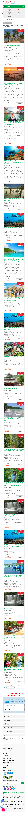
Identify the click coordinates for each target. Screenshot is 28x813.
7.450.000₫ (8, 400)
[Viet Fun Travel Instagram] (7, 788)
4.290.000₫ (8, 369)
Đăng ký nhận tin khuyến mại (10, 780)
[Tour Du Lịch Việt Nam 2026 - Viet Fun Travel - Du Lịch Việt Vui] (9, 2)
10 (9, 687)
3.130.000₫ (8, 240)
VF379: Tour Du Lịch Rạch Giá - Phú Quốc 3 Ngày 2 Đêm (13, 228)
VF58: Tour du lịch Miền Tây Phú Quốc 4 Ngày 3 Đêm (13, 357)
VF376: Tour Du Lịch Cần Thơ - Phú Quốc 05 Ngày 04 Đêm (13, 607)
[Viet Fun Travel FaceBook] (4, 788)
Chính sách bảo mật (7, 764)
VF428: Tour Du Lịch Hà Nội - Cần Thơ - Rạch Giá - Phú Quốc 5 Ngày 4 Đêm (13, 545)
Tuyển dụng (5, 753)
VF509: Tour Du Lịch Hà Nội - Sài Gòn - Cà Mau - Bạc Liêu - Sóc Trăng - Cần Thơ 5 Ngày (14, 669)
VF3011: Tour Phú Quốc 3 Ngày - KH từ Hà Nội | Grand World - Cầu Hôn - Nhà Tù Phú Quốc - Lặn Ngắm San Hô (14, 123)
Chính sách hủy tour (7, 766)
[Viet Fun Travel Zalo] (13, 788)
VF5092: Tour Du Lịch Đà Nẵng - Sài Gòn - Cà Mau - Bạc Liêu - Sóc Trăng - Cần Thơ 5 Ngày (14, 637)
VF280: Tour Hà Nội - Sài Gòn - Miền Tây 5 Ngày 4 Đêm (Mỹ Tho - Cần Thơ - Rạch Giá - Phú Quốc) (14, 450)
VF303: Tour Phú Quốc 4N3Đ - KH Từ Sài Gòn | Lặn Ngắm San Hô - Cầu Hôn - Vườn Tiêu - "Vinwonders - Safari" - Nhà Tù (14, 299)
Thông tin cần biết (7, 746)
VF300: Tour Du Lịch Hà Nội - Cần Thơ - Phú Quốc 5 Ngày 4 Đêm (13, 515)
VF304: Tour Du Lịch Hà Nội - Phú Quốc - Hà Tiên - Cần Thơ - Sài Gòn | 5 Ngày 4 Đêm (13, 576)
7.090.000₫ (8, 465)
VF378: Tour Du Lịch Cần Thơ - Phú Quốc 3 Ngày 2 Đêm (14, 199)
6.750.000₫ (8, 618)
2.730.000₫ (8, 104)
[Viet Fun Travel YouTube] (10, 788)
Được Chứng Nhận (7, 770)
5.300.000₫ (8, 497)
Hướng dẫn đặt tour (7, 762)
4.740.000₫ (8, 339)
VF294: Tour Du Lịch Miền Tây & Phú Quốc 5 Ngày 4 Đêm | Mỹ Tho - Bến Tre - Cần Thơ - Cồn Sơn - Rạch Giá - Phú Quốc (14, 484)
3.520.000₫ (8, 310)
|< (4, 685)
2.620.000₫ (8, 64)
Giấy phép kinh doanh (8, 748)
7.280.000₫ (8, 589)
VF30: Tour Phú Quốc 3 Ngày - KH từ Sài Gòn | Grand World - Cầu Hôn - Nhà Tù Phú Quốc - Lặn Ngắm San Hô (13, 83)
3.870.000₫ (8, 280)
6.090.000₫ (8, 527)
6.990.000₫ (8, 650)
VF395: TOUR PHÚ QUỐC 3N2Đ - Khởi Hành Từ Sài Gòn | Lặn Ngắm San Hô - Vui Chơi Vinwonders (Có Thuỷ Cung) (14, 259)
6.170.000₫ (8, 432)
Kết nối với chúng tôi (8, 786)
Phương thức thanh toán (8, 760)
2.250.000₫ (8, 210)
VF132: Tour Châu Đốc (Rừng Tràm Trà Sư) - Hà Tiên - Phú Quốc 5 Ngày (14, 387)
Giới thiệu (5, 752)
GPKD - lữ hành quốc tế (8, 750)
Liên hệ (4, 767)
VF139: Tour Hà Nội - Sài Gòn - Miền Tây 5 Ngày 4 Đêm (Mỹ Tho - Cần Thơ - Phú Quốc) (13, 419)
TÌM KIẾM (7, 22)
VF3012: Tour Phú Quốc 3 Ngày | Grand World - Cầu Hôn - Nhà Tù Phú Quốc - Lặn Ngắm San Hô (13, 162)
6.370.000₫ (8, 558)
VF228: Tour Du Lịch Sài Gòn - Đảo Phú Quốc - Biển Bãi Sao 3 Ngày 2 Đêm (13, 44)
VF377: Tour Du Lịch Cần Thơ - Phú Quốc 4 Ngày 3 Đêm (14, 328)
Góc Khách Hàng (7, 758)
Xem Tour (20, 64)
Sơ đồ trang (5, 755)
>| (14, 687)
